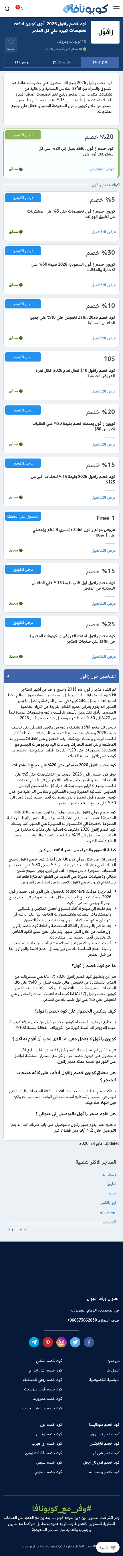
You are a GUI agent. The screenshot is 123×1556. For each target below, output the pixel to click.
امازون (111, 1184)
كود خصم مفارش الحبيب (42, 1408)
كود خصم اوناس (49, 1434)
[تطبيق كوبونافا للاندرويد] (81, 1278)
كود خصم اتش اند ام (45, 1370)
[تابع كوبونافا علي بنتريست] (48, 1342)
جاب (112, 1193)
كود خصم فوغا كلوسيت (43, 1389)
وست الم (109, 1174)
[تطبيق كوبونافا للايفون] (41, 1278)
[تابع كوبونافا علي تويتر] (75, 1342)
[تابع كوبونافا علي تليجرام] (34, 1342)
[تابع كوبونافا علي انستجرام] (61, 1342)
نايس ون (109, 1222)
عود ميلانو (108, 1212)
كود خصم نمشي (49, 1361)
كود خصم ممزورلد (47, 1399)
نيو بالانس (108, 1203)
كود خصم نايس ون (105, 1434)
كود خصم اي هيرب (47, 1443)
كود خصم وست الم (104, 1472)
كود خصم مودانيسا (104, 1424)
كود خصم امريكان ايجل (101, 1462)
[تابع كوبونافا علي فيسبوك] (89, 1342)
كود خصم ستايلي (48, 1472)
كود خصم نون (51, 1424)
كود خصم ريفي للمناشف (42, 1380)
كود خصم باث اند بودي (43, 1453)
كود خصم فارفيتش (105, 1443)
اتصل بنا (113, 1370)
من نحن (114, 1361)
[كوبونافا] (85, 10)
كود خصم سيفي (49, 1462)
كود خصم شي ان (106, 1453)
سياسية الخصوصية (104, 1380)
